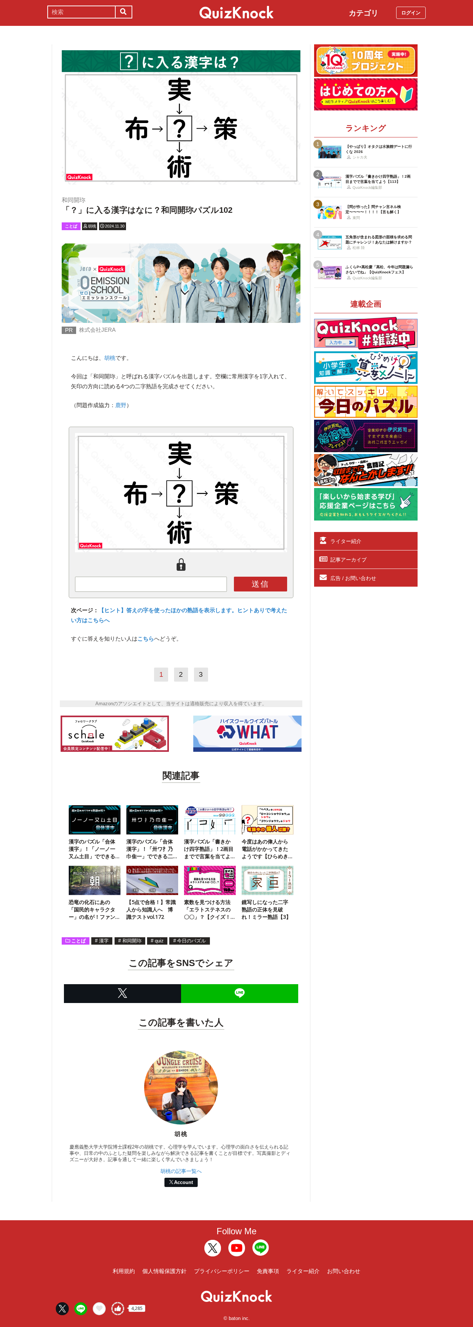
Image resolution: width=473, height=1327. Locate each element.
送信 (260, 584)
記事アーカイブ (348, 560)
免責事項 (268, 1271)
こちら (145, 638)
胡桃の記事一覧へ (181, 1171)
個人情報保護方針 (164, 1271)
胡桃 (109, 358)
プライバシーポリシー (221, 1271)
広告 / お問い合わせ (353, 578)
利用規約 (124, 1271)
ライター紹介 (345, 541)
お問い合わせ (343, 1271)
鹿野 (120, 405)
